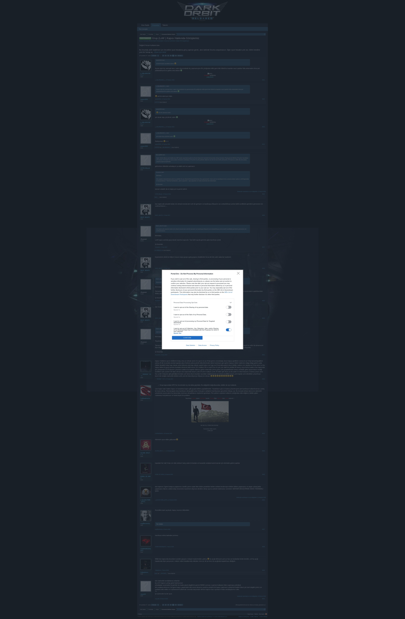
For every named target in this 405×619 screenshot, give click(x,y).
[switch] (228, 307)
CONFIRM (187, 338)
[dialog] (202, 309)
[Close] (239, 274)
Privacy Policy (214, 345)
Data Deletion (190, 345)
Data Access (202, 345)
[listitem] (202, 302)
